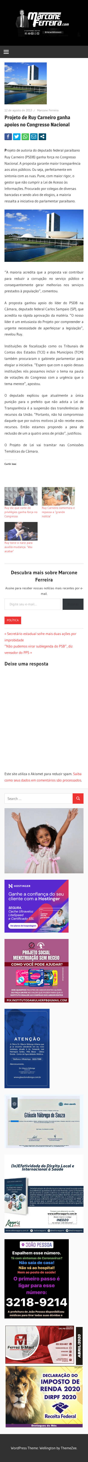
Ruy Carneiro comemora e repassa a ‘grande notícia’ (58, 512)
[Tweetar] (17, 136)
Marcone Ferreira (48, 110)
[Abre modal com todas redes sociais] (42, 136)
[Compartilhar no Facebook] (8, 136)
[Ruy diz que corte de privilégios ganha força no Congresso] (21, 496)
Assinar (73, 604)
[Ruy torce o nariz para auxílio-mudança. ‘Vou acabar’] (21, 531)
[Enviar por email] (34, 136)
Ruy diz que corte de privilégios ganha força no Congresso (20, 512)
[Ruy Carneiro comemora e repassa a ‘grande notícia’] (58, 496)
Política (13, 620)
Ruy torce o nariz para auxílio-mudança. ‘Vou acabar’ (18, 547)
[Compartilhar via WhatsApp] (25, 136)
